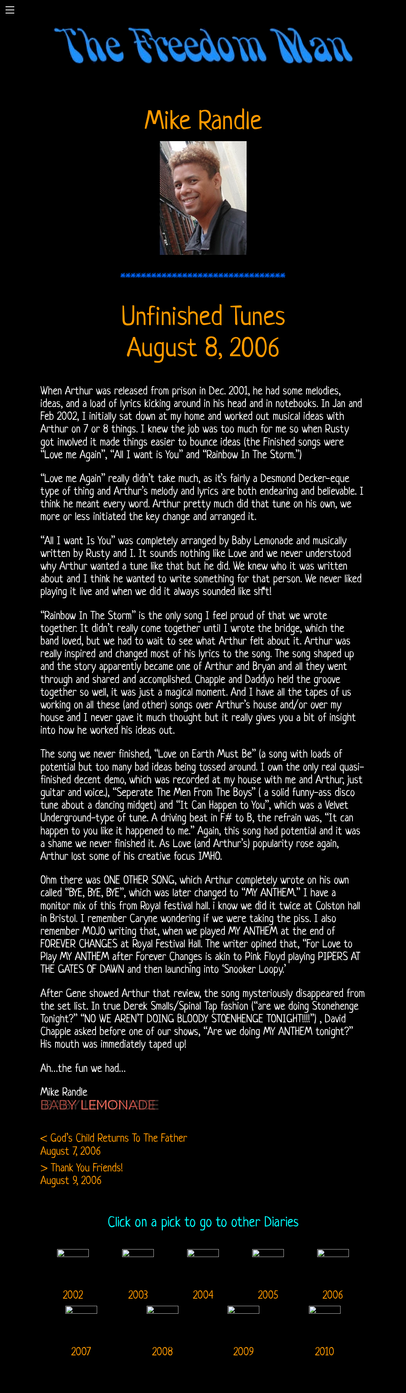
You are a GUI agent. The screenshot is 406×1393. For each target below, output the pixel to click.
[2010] (325, 1310)
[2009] (243, 1310)
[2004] (203, 1253)
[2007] (81, 1310)
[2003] (137, 1253)
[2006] (333, 1253)
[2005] (268, 1253)
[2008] (162, 1310)
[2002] (72, 1253)
